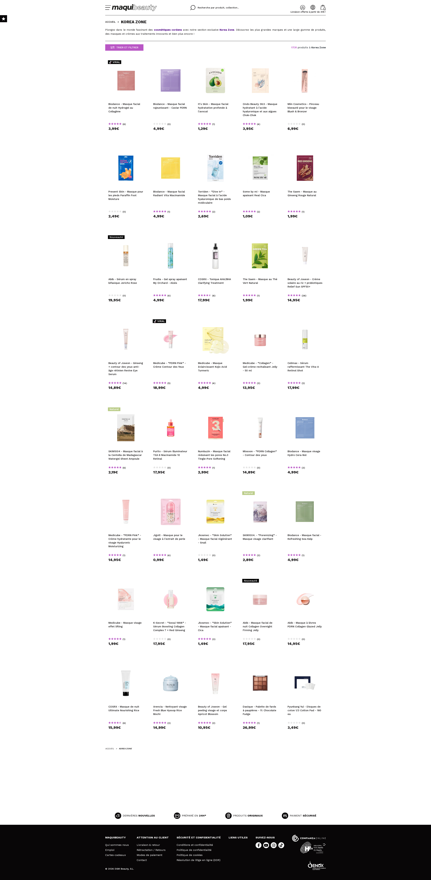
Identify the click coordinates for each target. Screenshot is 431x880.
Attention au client (153, 837)
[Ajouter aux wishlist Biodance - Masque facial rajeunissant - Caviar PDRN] (170, 63)
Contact (142, 860)
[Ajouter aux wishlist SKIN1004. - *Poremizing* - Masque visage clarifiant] (260, 494)
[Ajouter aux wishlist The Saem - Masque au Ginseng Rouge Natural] (305, 150)
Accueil (110, 21)
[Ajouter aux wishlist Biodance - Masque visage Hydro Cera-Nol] (305, 410)
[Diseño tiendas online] (317, 865)
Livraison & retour (148, 845)
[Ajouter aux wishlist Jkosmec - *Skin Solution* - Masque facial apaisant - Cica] (215, 581)
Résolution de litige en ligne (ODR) (198, 860)
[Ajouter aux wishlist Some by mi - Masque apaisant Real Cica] (260, 150)
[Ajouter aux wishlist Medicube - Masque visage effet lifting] (125, 581)
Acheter (126, 134)
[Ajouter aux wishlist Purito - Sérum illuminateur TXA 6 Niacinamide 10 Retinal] (170, 410)
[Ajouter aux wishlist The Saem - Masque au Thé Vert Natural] (260, 238)
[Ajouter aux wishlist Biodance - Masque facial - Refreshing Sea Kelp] (305, 494)
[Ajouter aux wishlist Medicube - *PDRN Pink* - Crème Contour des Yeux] (170, 322)
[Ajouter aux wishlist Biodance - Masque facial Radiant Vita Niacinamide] (170, 150)
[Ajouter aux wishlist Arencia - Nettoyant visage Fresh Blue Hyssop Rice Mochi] (170, 665)
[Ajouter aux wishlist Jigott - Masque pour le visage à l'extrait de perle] (170, 494)
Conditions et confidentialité (195, 845)
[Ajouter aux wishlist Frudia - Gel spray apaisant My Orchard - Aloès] (170, 238)
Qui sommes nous (117, 845)
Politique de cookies (190, 855)
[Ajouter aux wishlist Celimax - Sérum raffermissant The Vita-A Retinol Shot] (305, 322)
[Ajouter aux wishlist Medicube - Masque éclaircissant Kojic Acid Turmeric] (215, 322)
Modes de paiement (149, 855)
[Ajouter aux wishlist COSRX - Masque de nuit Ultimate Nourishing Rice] (125, 665)
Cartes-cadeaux (115, 855)
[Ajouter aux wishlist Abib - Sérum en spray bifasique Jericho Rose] (125, 238)
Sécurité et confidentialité (199, 837)
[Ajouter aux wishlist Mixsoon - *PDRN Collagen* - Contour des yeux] (260, 410)
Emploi (109, 850)
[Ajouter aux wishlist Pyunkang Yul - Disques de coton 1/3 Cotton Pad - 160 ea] (305, 665)
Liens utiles (238, 837)
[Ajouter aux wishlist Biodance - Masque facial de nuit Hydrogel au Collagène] (125, 63)
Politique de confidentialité (194, 850)
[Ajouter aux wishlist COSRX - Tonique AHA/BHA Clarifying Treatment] (215, 238)
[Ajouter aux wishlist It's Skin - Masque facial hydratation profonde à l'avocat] (215, 63)
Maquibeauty (115, 837)
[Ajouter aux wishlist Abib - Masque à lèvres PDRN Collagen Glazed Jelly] (305, 581)
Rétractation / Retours (151, 850)
